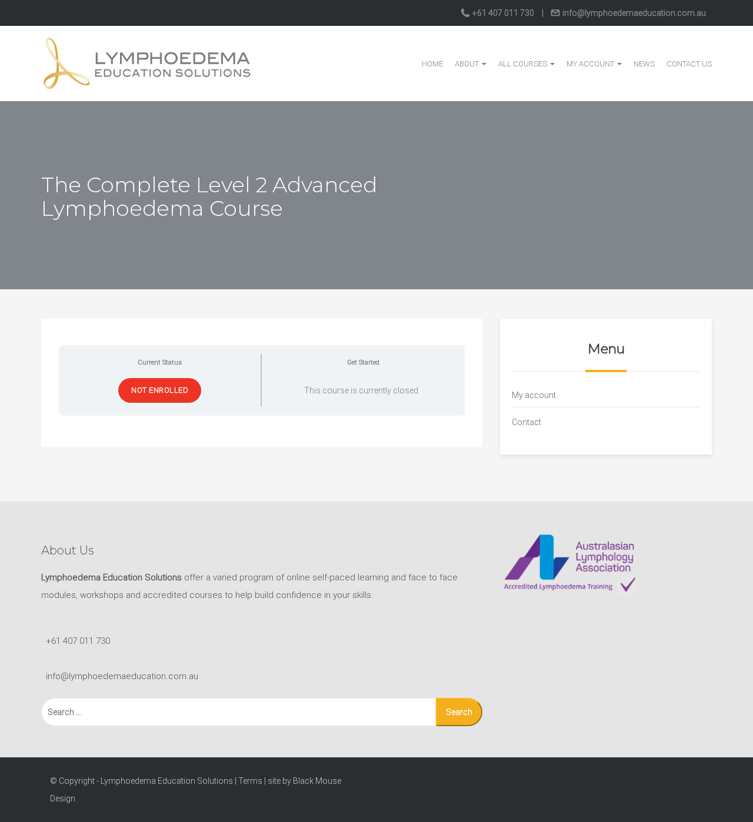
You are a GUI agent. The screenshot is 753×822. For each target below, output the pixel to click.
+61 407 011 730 (503, 13)
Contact (526, 422)
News (644, 63)
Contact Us (689, 63)
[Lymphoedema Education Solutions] (147, 63)
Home (432, 63)
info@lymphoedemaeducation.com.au (633, 13)
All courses (523, 63)
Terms (250, 781)
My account (591, 63)
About (468, 63)
